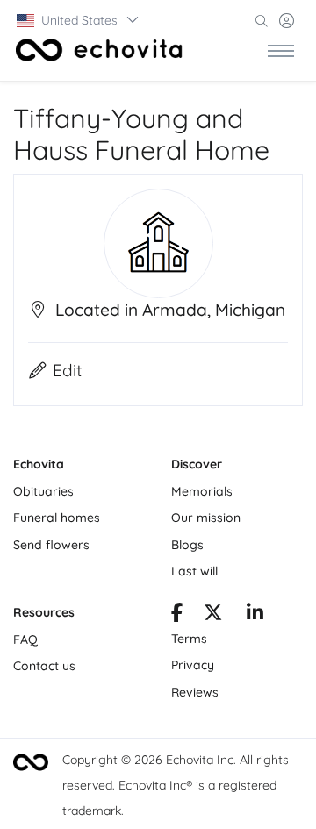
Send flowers (51, 545)
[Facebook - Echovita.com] (177, 615)
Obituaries (43, 491)
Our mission (206, 517)
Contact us (44, 666)
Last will (194, 571)
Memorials (202, 491)
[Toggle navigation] (280, 50)
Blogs (187, 545)
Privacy (192, 665)
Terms (189, 639)
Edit (68, 370)
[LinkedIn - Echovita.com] (255, 615)
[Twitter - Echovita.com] (213, 615)
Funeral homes (56, 517)
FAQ (25, 639)
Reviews (195, 692)
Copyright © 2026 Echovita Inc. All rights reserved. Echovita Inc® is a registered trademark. (175, 785)
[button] (78, 20)
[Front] (99, 50)
